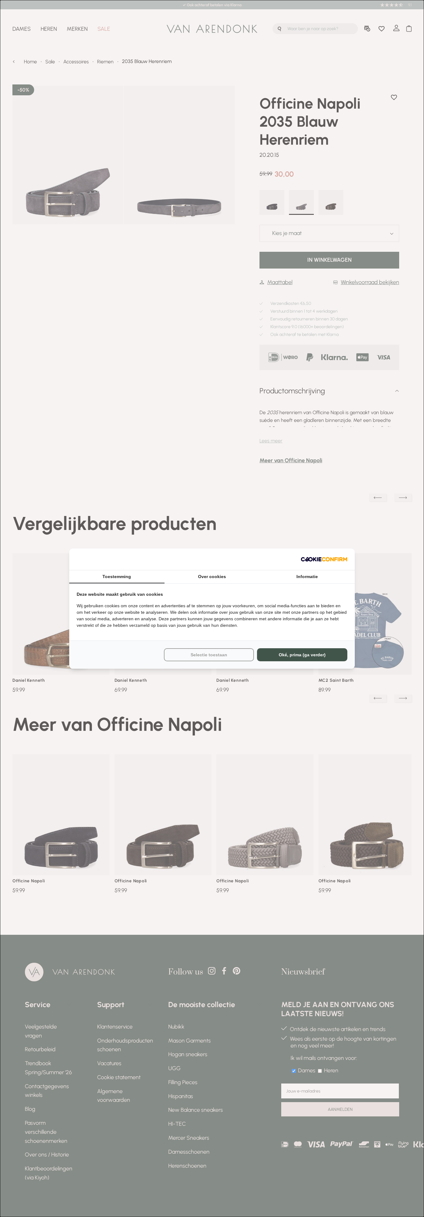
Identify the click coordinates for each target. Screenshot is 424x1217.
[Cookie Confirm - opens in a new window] (324, 559)
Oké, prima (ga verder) (302, 654)
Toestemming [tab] (116, 576)
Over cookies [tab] (212, 576)
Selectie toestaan (209, 654)
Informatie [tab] (307, 576)
